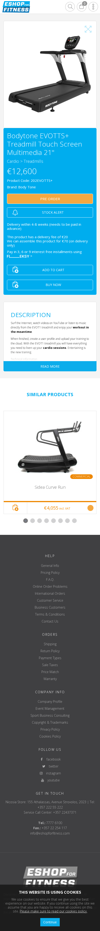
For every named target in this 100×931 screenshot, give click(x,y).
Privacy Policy (50, 729)
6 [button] (60, 520)
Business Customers (50, 607)
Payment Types (50, 658)
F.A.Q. (50, 579)
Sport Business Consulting (50, 715)
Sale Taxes (50, 665)
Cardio (13, 161)
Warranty (50, 679)
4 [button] (46, 520)
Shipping (50, 644)
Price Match (50, 672)
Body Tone (27, 187)
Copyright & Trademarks (50, 722)
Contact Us (50, 621)
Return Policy (50, 651)
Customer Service (50, 600)
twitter (52, 766)
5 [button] (53, 520)
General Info (50, 565)
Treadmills (33, 161)
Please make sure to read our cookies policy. (53, 911)
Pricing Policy (50, 572)
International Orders (50, 593)
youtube (52, 780)
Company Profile (50, 701)
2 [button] (32, 520)
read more (50, 366)
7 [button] (67, 520)
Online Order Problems (50, 586)
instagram (52, 773)
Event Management (50, 708)
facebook (52, 759)
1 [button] (25, 520)
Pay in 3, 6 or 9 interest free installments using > (45, 254)
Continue (50, 922)
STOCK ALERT (53, 212)
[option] (50, 462)
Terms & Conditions (50, 614)
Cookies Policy (50, 736)
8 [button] (74, 520)
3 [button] (39, 520)
